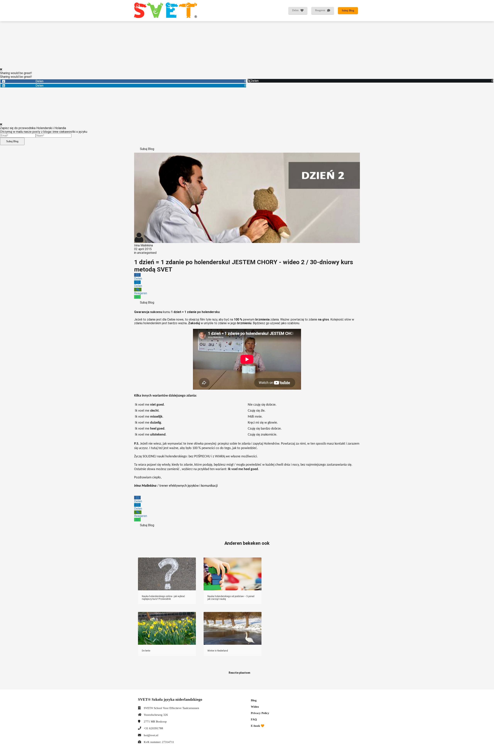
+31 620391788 (153, 728)
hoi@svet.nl (151, 735)
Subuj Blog (12, 141)
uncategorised (146, 253)
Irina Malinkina (143, 245)
